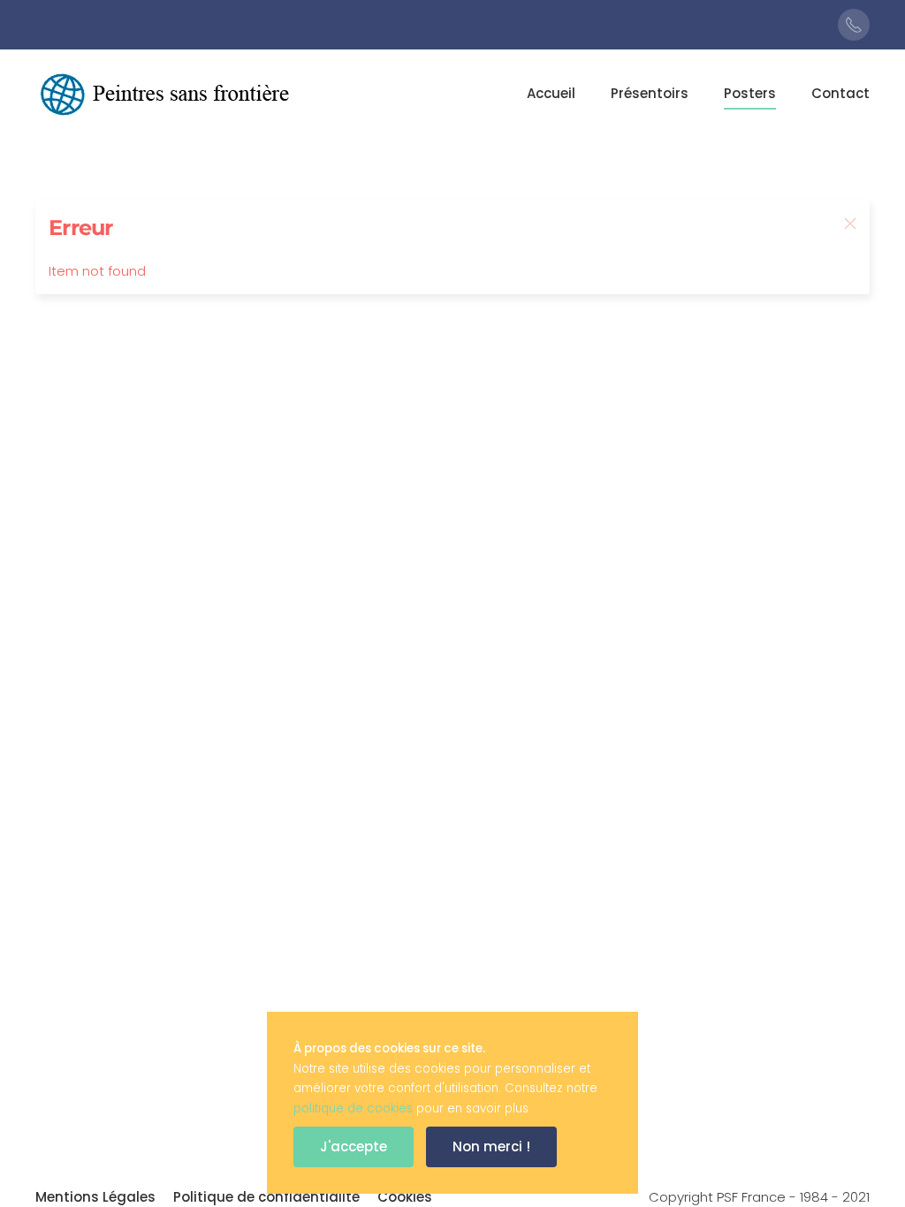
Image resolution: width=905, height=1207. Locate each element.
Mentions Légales (95, 1197)
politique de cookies (353, 1108)
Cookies (404, 1197)
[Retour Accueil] (167, 93)
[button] (850, 223)
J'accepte (353, 1146)
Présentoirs (649, 93)
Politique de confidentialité (266, 1197)
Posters (750, 93)
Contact (840, 93)
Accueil (551, 93)
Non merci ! (491, 1146)
